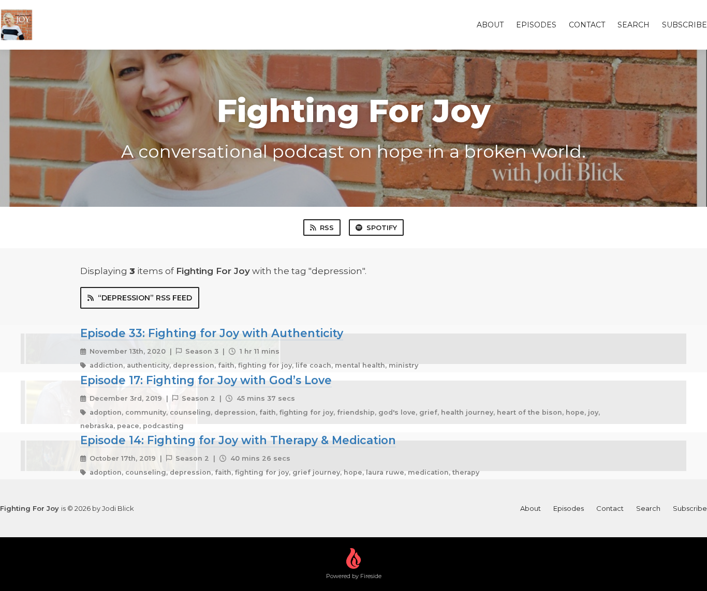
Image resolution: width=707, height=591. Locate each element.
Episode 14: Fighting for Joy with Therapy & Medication (238, 440)
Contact (587, 24)
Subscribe (684, 24)
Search (633, 24)
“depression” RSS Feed (145, 297)
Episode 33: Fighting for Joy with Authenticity (211, 333)
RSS (327, 227)
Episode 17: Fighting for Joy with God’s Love (206, 380)
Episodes (536, 24)
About (490, 24)
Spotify (381, 227)
